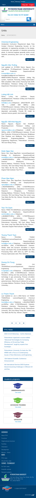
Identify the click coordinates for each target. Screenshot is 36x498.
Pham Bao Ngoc (7, 178)
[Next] (20, 323)
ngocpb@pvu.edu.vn (7, 185)
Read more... (30, 59)
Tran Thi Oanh (6, 207)
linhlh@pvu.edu (6, 103)
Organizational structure (8, 441)
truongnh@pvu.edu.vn (8, 73)
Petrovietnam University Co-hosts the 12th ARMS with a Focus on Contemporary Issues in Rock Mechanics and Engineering (17, 352)
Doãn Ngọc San (7, 151)
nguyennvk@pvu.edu (8, 130)
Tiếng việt (25, 5)
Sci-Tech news (5, 466)
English (31, 5)
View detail (18, 392)
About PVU (4, 435)
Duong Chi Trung (7, 262)
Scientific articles (6, 469)
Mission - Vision (5, 452)
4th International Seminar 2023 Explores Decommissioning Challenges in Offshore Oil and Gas (18, 366)
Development (5, 449)
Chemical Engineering (9, 42)
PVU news (4, 458)
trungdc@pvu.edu (7, 271)
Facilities (3, 444)
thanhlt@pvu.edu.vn (7, 302)
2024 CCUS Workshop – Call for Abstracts (17, 334)
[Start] (12, 323)
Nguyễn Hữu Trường (9, 65)
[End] (24, 323)
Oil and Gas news (6, 461)
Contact (23, 1)
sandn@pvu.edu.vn (7, 157)
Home (12, 1)
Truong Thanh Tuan (8, 235)
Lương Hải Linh (7, 94)
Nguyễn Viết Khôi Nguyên (11, 121)
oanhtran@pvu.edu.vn (8, 214)
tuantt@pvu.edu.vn (7, 243)
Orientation (4, 447)
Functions (4, 438)
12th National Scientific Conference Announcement (15, 359)
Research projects (6, 472)
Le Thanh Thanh (7, 293)
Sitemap (17, 1)
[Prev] (16, 323)
